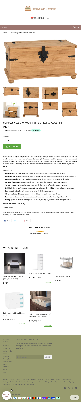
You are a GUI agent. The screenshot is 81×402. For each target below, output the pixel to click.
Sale (52, 379)
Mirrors (58, 379)
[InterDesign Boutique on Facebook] (65, 388)
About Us (6, 345)
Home (5, 33)
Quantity (6, 136)
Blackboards (13, 382)
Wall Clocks (30, 384)
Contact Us (6, 348)
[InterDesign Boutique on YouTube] (76, 388)
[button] (6, 395)
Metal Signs (6, 384)
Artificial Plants (66, 379)
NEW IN (47, 379)
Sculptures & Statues (18, 384)
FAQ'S (5, 369)
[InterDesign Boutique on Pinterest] (69, 388)
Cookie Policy (7, 362)
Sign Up (48, 357)
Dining (18, 379)
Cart (77, 27)
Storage (5, 379)
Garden (40, 379)
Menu (6, 27)
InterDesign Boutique (14, 394)
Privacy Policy (7, 359)
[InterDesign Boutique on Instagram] (72, 388)
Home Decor (63, 382)
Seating (12, 379)
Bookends (22, 382)
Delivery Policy (7, 351)
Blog (4, 372)
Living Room (25, 379)
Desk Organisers (32, 382)
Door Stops (54, 382)
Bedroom (33, 379)
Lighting (71, 382)
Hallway (5, 382)
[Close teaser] (12, 390)
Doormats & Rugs (44, 382)
